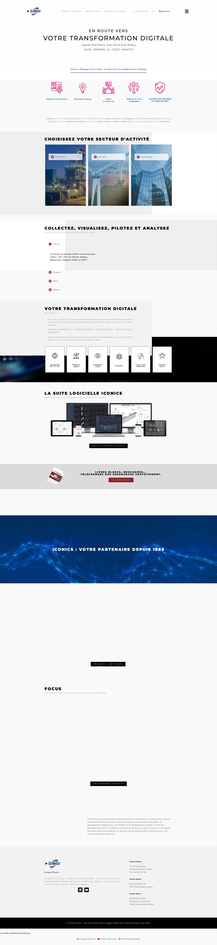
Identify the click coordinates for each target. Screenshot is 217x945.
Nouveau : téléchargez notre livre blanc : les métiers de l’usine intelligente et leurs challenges (108, 69)
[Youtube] (86, 890)
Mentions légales (105, 923)
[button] (187, 11)
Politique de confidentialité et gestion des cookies (131, 923)
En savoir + (85, 884)
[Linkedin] (80, 890)
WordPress (25, 933)
